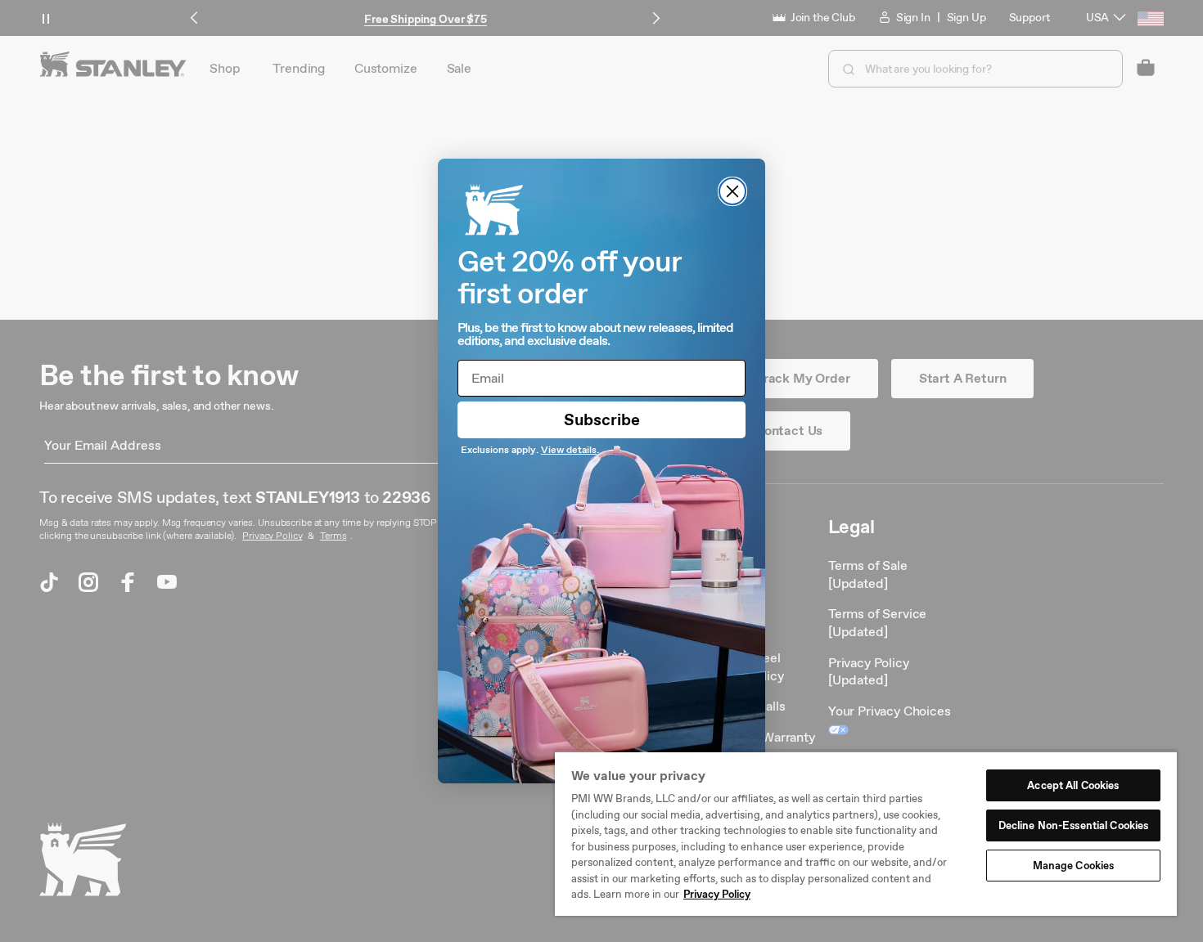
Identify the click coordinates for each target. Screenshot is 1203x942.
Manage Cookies (1074, 865)
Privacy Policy (716, 894)
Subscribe (602, 419)
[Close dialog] (732, 191)
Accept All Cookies (1073, 785)
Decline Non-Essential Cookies (1073, 825)
